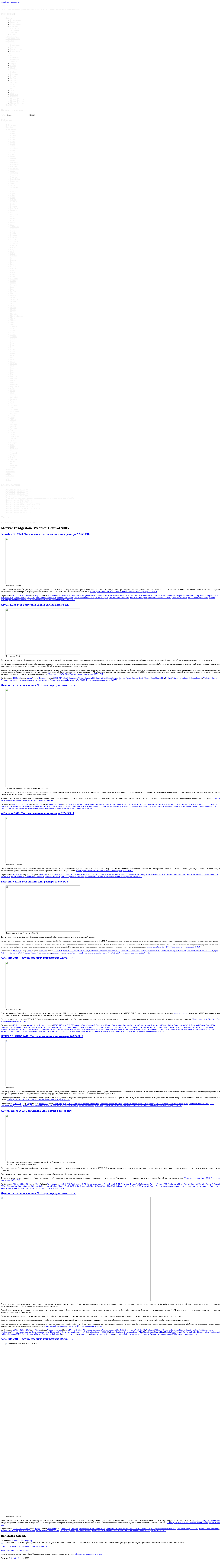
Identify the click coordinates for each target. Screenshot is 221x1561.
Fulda (12, 225)
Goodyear (13, 70)
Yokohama (14, 97)
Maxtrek (13, 308)
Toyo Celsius (170, 1029)
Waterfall (13, 453)
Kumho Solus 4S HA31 (149, 1027)
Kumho (13, 76)
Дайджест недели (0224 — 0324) (18, 504)
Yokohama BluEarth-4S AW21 (159, 598)
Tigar (12, 91)
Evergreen (14, 214)
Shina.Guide (15, 1558)
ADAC (65, 678)
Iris (11, 258)
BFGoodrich (14, 57)
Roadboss (13, 376)
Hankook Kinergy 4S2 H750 (24, 598)
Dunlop (13, 66)
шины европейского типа (71, 953)
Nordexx (13, 337)
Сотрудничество (13, 1546)
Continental (14, 61)
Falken (12, 68)
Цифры (13, 35)
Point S (12, 362)
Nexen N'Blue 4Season (72, 1029)
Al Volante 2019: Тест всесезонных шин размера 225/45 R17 (37, 813)
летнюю (186, 1013)
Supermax (13, 413)
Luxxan (13, 295)
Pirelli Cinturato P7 (18, 877)
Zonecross (14, 465)
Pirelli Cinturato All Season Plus (135, 806)
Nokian (13, 86)
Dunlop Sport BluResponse (158, 1104)
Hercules (13, 247)
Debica (12, 196)
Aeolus (12, 133)
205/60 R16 (57, 1104)
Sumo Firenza (15, 411)
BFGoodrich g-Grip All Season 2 (83, 1025)
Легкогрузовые (16, 49)
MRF (12, 324)
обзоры (213, 806)
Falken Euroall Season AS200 (180, 1330)
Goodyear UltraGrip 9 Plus (194, 596)
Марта (37, 596)
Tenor (12, 418)
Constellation (15, 179)
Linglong (13, 293)
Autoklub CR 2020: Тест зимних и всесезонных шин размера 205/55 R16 (45, 534)
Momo (12, 322)
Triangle (13, 438)
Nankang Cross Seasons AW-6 (52, 1029)
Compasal (13, 177)
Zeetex (12, 461)
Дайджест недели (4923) (15, 510)
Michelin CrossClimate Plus (119, 598)
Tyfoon (12, 440)
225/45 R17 (57, 875)
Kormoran (14, 74)
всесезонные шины (179, 598)
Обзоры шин (11, 55)
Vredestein (14, 95)
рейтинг (4, 808)
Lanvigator (14, 285)
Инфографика (15, 20)
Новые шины (15, 24)
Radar (12, 372)
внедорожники (10, 680)
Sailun (12, 391)
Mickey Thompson (17, 316)
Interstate (13, 256)
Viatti (12, 445)
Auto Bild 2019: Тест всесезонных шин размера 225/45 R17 (37, 957)
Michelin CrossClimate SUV (75, 806)
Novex (12, 339)
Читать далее (123, 592)
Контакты (43, 1546)
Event (12, 212)
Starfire (12, 403)
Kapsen (13, 268)
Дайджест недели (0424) (15, 502)
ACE (64, 1104)
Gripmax (13, 239)
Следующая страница (28, 1541)
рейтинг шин (13, 808)
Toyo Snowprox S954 (14, 953)
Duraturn (13, 206)
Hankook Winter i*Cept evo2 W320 (200, 951)
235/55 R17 (57, 678)
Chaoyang (14, 173)
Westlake (13, 455)
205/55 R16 (65, 596)
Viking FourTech (22, 1031)
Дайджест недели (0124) (15, 506)
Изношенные (15, 51)
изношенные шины (181, 1186)
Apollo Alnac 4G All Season (81, 1184)
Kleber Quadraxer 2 (132, 1027)
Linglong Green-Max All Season (171, 1027)
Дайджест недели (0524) (15, 500)
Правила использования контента (88, 1554)
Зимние (13, 43)
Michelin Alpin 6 (101, 598)
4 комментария (133, 1531)
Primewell (13, 368)
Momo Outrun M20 (133, 1186)
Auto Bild (66, 1025)
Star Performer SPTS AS (155, 1029)
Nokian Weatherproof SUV (113, 806)
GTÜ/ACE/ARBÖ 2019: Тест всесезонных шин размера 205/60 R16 (42, 1036)
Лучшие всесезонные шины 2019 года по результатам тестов (38, 684)
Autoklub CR (76, 596)
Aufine (12, 152)
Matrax (12, 303)
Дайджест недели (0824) (15, 492)
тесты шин (203, 598)
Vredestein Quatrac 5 (156, 806)
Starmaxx (13, 405)
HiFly (12, 250)
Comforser (14, 175)
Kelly (12, 270)
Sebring (13, 395)
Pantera (13, 349)
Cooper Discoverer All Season (156, 1025)
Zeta (11, 463)
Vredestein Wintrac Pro (31, 953)
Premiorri (13, 364)
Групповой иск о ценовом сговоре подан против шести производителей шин (36, 498)
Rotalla (12, 382)
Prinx (12, 370)
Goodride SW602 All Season (24, 1027)
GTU (212, 1104)
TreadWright (14, 436)
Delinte (12, 198)
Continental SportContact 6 (130, 951)
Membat (13, 312)
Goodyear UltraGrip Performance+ (173, 951)
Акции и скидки (12, 37)
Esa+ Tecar (14, 208)
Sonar (12, 401)
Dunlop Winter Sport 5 (175, 596)
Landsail (13, 283)
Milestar (13, 320)
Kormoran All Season (65, 598)
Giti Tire (13, 231)
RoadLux (13, 378)
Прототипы (14, 28)
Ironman (13, 260)
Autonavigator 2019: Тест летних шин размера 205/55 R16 (36, 1110)
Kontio (12, 277)
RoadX (12, 380)
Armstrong (14, 148)
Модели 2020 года (17, 101)
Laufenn (13, 78)
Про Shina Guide (12, 105)
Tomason (13, 424)
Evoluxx (13, 216)
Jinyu (12, 264)
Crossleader (14, 187)
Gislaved (13, 229)
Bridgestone (14, 59)
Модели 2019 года (17, 103)
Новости (9, 18)
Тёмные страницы (13, 39)
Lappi (12, 287)
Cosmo (12, 185)
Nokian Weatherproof (173, 678)
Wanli (12, 451)
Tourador (13, 428)
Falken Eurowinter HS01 (150, 951)
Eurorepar (13, 210)
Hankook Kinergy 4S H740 (77, 1332)
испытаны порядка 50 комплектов (206, 1521)
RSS (27, 1550)
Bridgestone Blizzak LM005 (92, 596)
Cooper (13, 64)
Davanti (13, 191)
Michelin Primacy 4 (118, 1186)
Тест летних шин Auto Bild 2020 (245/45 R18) (18, 522)
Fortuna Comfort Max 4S (130, 875)
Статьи (8, 53)
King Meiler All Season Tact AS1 (112, 1027)
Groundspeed (15, 241)
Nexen (12, 84)
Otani (12, 345)
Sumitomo (14, 409)
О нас (3, 1546)
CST (12, 189)
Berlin (12, 160)
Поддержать (25, 1546)
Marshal (13, 297)
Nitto (12, 333)
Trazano (13, 434)
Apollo (12, 144)
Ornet (12, 343)
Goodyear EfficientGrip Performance (36, 1186)
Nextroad (13, 330)
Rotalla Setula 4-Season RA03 (134, 1029)
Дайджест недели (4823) (15, 512)
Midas (12, 318)
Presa (12, 366)
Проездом (14, 26)
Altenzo (13, 137)
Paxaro (12, 353)
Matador (13, 301)
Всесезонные (15, 45)
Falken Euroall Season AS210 (179, 1025)
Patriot (12, 351)
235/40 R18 (57, 951)
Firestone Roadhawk (14, 1186)
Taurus (12, 416)
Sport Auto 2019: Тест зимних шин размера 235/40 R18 (34, 881)
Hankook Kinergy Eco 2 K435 (62, 1186)
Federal (13, 220)
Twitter (3, 1550)
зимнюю (177, 1013)
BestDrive (13, 162)
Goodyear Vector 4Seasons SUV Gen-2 (172, 804)
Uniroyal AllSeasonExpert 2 (192, 678)
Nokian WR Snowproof (138, 598)
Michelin (13, 82)
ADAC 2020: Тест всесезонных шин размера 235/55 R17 (35, 604)
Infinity (12, 254)
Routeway (14, 384)
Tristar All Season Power (185, 1029)
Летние (13, 47)
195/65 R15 (65, 1529)
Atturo (12, 150)
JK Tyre (13, 266)
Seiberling (13, 397)
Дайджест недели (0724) (15, 494)
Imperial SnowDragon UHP (46, 598)
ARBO (70, 1104)
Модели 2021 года (17, 99)
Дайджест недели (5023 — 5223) (18, 508)
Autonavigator (98, 1184)
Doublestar (14, 202)
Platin (12, 360)
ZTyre (12, 467)
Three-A (13, 420)
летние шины (195, 1186)
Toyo (12, 93)
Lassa (12, 289)
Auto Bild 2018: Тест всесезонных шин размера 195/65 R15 (37, 1338)
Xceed (12, 457)
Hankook (13, 72)
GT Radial (14, 243)
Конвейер (14, 22)
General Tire (14, 227)
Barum (12, 156)
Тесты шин (14, 30)
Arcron (12, 146)
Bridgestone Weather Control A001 (106, 1330)
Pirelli (12, 88)
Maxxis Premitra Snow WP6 (84, 598)
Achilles (13, 131)
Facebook (11, 1550)
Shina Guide (5, 6)
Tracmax (13, 432)
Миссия (35, 1546)
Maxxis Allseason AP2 (134, 1332)
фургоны (45, 680)
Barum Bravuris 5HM (112, 1184)
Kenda (12, 272)
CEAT (12, 171)
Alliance (13, 135)
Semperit (13, 399)
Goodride (13, 235)
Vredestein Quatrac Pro (173, 806)
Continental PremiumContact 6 (201, 1184)
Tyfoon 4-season (201, 1029)
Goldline (13, 233)
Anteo (12, 142)
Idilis (12, 252)
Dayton (13, 194)
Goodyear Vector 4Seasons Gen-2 (130, 678)
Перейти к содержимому (10, 2)
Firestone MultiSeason (200, 1330)
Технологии (15, 32)
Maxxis (13, 80)
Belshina (13, 158)
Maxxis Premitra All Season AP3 (31, 806)
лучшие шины (204, 806)
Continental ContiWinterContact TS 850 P (104, 951)
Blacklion (13, 167)
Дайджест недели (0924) (15, 490)
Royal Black (14, 387)
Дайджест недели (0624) (15, 496)
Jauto (12, 262)
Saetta (12, 389)
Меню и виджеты (8, 14)
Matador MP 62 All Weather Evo (196, 1027)
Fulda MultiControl (124, 804)
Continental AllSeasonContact (141, 596)
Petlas (12, 355)
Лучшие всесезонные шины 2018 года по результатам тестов (38, 1193)
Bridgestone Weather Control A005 (116, 596)
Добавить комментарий (84, 680)
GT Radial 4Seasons (69, 1027)
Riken (12, 374)
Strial (12, 407)
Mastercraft (14, 299)
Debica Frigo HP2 (159, 596)
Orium (12, 341)
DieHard (13, 200)
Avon (12, 154)
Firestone (13, 223)
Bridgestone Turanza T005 (130, 1184)
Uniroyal (13, 443)
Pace (12, 347)
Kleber (12, 274)
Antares (13, 140)
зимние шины (193, 598)
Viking (12, 447)
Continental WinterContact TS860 (135, 1104)
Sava (12, 393)
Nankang (13, 326)
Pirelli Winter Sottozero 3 (34, 877)
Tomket (13, 426)
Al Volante (66, 875)
